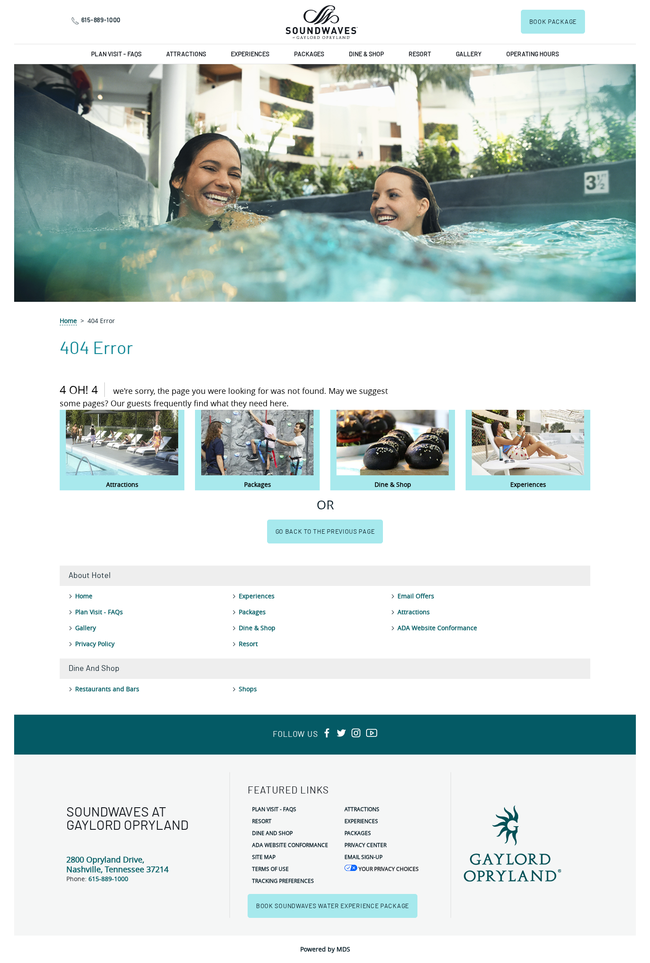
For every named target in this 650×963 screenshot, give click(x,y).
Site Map (263, 856)
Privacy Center (365, 844)
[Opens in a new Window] (326, 733)
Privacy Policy (95, 643)
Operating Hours (532, 54)
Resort (420, 54)
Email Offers (416, 596)
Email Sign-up (363, 856)
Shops (248, 689)
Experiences (250, 54)
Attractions (186, 54)
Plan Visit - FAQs (116, 54)
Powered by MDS (325, 949)
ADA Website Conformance (437, 628)
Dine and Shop (272, 832)
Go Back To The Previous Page (325, 532)
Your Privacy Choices (388, 868)
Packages (309, 54)
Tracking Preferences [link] (283, 880)
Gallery (469, 54)
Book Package (553, 22)
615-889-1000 (101, 20)
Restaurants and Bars (107, 689)
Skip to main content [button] (34, 6)
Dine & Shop (366, 54)
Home (68, 320)
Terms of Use (270, 868)
